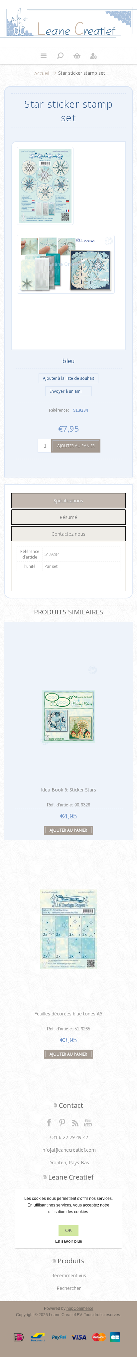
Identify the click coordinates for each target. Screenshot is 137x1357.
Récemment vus (68, 1275)
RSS (75, 1122)
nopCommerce (80, 1308)
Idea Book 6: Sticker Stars (68, 789)
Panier (76, 56)
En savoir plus (68, 1241)
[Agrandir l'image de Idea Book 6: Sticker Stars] (68, 705)
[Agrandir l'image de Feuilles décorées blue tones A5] (68, 929)
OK (68, 1230)
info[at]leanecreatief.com (69, 1150)
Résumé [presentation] (68, 517)
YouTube (88, 1122)
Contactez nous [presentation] (68, 534)
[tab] (68, 500)
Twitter (62, 1122)
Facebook (49, 1122)
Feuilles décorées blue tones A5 (68, 1013)
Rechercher (69, 1288)
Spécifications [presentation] (68, 500)
